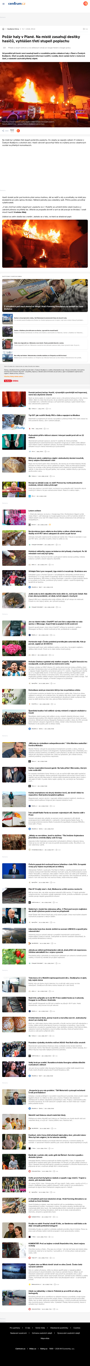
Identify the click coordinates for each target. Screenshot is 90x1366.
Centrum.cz (20, 1349)
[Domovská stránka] (3, 29)
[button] (15, 130)
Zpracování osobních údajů (68, 1333)
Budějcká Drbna (13, 29)
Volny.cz (43, 1349)
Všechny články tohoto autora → (14, 376)
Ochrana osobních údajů (42, 1333)
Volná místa (40, 1328)
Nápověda (45, 1338)
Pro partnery (15, 1328)
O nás (27, 1328)
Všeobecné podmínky (59, 1328)
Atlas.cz (32, 1349)
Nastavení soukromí (18, 1333)
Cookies (76, 1328)
